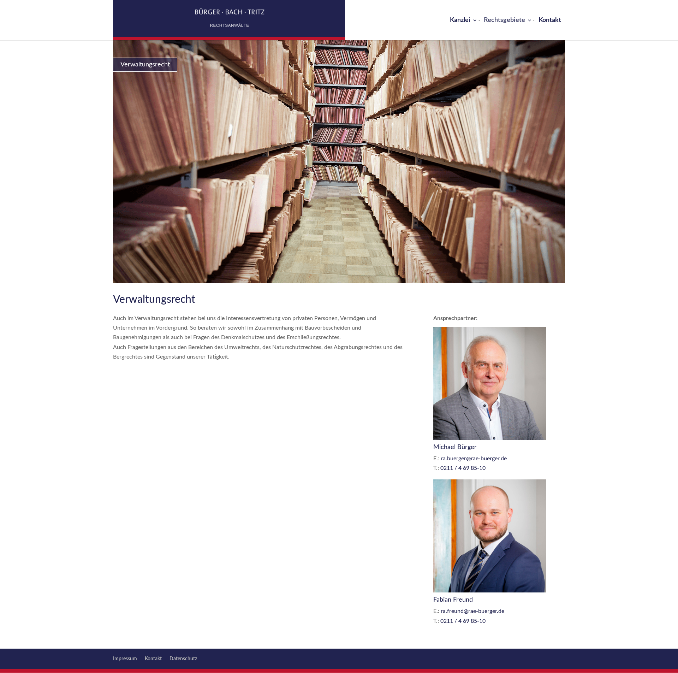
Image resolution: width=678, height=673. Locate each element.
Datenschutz (183, 658)
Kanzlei (460, 20)
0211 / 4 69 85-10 (463, 468)
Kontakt (550, 20)
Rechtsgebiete (504, 20)
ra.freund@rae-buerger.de (472, 611)
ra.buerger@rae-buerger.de (474, 458)
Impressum (125, 658)
